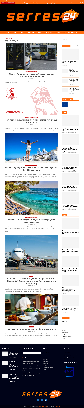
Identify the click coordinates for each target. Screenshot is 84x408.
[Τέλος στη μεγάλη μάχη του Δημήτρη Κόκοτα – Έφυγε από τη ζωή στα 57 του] (70, 223)
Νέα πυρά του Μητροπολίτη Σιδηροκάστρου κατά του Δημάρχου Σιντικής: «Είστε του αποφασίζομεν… (47, 3)
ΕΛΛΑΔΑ (22, 32)
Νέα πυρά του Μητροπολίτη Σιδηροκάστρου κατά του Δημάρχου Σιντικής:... (73, 71)
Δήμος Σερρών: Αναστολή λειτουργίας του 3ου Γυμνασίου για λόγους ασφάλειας (70, 207)
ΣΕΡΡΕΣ (15, 32)
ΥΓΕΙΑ (64, 32)
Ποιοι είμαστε (67, 352)
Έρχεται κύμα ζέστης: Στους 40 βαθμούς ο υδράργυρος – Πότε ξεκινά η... (69, 270)
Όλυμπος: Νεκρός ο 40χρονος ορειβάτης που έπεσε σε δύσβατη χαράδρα (70, 251)
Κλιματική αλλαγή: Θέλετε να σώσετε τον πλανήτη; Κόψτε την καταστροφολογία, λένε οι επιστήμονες (31, 373)
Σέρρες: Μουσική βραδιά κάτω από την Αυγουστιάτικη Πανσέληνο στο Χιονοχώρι (69, 169)
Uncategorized (65, 321)
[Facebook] (38, 400)
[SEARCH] (77, 39)
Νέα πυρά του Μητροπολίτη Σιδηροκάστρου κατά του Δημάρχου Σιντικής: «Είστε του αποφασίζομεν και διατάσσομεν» (14, 365)
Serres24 (65, 132)
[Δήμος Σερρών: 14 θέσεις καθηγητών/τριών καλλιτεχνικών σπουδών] (70, 179)
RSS (25, 357)
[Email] (46, 400)
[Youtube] (42, 400)
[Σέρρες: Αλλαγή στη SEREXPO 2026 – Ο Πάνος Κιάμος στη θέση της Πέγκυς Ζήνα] (70, 54)
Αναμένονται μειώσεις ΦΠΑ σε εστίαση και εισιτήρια (31, 329)
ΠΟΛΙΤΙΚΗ (31, 32)
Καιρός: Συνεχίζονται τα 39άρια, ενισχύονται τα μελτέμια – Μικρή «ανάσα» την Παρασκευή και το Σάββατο (31, 367)
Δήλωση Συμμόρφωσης (69, 357)
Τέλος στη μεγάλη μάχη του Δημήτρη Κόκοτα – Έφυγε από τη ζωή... (70, 232)
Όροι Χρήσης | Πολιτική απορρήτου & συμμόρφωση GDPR (72, 354)
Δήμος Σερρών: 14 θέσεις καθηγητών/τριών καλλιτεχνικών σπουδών (70, 188)
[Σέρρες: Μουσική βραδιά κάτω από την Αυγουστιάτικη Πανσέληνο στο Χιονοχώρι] (65, 90)
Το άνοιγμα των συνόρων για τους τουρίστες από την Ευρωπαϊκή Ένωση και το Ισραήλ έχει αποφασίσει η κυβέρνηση (31, 281)
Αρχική (8, 32)
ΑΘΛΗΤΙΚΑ (39, 32)
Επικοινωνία (72, 32)
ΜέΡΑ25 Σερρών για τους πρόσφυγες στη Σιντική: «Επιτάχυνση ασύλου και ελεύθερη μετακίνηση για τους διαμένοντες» (14, 378)
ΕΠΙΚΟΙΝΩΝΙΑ (57, 406)
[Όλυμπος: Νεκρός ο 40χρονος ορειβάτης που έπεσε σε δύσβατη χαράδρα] (70, 242)
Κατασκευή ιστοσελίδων (42, 406)
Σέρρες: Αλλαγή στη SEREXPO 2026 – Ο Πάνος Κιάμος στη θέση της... (70, 63)
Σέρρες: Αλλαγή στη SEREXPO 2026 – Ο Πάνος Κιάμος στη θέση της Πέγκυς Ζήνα (14, 354)
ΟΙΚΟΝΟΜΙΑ (48, 32)
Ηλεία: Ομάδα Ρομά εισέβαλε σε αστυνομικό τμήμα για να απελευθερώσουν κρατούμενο (70, 309)
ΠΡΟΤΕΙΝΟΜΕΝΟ (66, 332)
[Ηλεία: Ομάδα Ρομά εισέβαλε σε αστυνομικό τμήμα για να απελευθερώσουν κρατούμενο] (70, 300)
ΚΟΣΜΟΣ (57, 32)
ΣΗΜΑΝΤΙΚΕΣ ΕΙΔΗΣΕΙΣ (33, 71)
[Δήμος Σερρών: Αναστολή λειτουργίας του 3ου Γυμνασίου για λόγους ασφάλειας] (70, 198)
